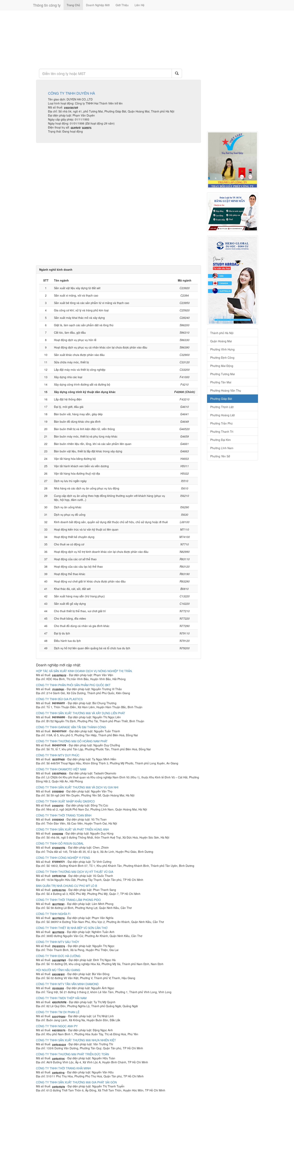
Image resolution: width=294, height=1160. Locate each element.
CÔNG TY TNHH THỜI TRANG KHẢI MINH (63, 1068)
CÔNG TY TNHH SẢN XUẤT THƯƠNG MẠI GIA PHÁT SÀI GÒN (76, 1082)
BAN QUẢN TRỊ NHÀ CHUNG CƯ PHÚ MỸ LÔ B (66, 886)
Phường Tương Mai (222, 374)
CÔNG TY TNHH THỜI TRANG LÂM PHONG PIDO (68, 900)
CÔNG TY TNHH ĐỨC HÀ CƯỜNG (58, 956)
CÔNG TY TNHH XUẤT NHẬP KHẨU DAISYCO (65, 801)
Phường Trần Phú (221, 423)
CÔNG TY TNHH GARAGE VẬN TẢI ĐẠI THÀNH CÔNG (71, 727)
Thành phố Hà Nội (221, 333)
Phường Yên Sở (220, 456)
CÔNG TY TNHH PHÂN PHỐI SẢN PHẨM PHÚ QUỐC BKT (73, 685)
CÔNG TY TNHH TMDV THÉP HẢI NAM (61, 998)
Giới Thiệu (122, 5)
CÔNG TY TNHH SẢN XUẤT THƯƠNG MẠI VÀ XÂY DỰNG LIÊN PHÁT (80, 713)
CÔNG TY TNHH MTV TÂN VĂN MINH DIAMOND (67, 984)
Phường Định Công (222, 358)
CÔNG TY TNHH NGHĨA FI (53, 914)
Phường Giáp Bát (221, 399)
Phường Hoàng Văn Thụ (225, 390)
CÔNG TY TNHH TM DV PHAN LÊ (57, 1012)
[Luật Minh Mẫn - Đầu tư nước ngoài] (232, 211)
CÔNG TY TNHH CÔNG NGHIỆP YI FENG (63, 858)
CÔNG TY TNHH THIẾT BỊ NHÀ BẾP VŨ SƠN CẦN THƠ (71, 928)
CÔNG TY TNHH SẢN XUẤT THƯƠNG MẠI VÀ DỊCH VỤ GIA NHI (77, 787)
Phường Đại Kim (220, 440)
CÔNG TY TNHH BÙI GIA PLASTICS (59, 699)
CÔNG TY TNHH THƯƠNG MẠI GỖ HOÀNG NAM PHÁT (72, 741)
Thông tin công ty (47, 5)
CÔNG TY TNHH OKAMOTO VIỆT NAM (61, 769)
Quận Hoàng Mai (221, 341)
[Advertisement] (118, 39)
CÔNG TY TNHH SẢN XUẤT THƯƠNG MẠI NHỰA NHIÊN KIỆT (76, 1040)
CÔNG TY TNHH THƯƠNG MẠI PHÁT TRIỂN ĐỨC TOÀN (72, 1054)
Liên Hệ (139, 5)
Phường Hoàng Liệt (222, 415)
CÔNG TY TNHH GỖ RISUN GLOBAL (60, 843)
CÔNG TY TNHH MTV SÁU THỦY (57, 942)
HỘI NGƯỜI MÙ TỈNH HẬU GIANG (58, 970)
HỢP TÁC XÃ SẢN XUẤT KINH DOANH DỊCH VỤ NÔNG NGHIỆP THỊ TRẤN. (84, 671)
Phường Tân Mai (220, 382)
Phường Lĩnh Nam (221, 448)
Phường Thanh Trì (221, 432)
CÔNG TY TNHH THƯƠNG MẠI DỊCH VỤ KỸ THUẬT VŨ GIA (74, 872)
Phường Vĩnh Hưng (222, 349)
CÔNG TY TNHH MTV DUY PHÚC (57, 755)
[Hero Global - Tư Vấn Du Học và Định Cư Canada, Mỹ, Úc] (232, 280)
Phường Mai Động (221, 366)
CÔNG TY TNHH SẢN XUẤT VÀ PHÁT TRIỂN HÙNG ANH (72, 829)
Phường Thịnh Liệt (222, 407)
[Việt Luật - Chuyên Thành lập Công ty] (232, 159)
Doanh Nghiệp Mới (98, 5)
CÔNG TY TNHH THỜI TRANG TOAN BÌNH (63, 815)
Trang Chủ (73, 5)
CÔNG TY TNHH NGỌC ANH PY (57, 1026)
